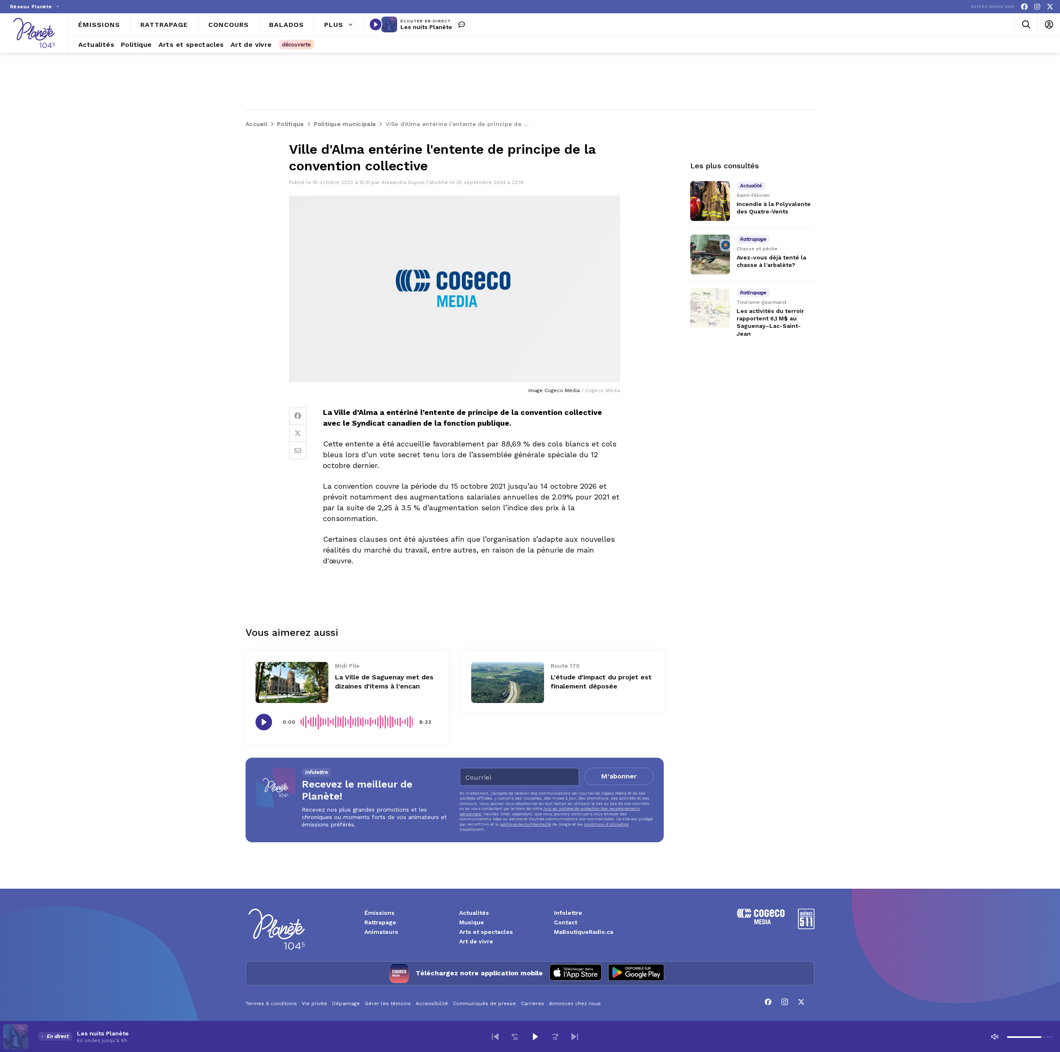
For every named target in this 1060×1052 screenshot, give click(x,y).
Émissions (379, 912)
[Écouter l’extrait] (263, 722)
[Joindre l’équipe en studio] (461, 24)
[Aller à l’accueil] (34, 33)
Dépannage (346, 1003)
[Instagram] (1037, 7)
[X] (1050, 7)
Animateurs (381, 931)
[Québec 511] (806, 927)
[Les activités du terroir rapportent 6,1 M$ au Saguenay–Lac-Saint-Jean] (710, 308)
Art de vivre (476, 941)
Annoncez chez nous (575, 1003)
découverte (296, 44)
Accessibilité (432, 1003)
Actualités (474, 912)
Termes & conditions (271, 1003)
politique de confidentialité (525, 824)
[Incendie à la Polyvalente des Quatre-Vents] (710, 201)
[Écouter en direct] (375, 24)
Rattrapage (380, 922)
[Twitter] (297, 433)
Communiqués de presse (484, 1003)
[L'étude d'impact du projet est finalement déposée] (507, 682)
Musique (471, 922)
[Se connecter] (1048, 24)
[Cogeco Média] (761, 922)
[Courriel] (297, 450)
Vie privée (314, 1003)
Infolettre (568, 912)
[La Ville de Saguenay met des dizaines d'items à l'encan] (291, 682)
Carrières (532, 1003)
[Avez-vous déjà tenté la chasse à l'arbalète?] (710, 254)
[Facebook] (1024, 7)
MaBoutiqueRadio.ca (583, 931)
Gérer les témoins (388, 1003)
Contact (565, 922)
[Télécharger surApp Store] (575, 973)
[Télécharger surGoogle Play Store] (636, 973)
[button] (495, 1036)
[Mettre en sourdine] (994, 1036)
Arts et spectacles (486, 931)
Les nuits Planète (426, 27)
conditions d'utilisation (606, 824)
